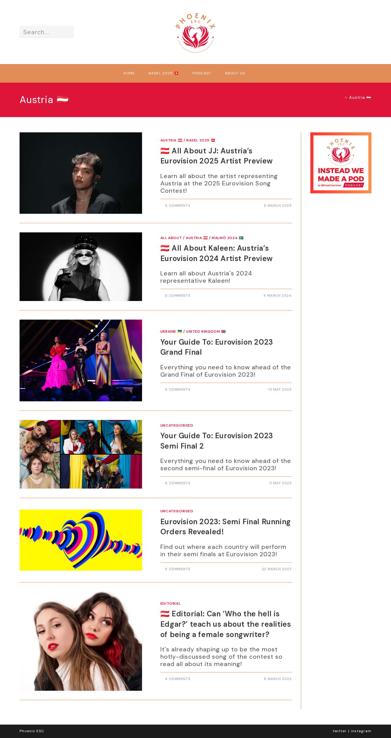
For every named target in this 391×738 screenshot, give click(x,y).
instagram (361, 731)
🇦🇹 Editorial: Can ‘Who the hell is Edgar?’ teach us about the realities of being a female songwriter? (225, 624)
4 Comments (177, 679)
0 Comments (177, 205)
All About (171, 237)
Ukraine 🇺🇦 (171, 331)
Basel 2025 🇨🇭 (200, 140)
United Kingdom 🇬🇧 (206, 331)
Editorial (170, 603)
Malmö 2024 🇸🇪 (227, 237)
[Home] (341, 97)
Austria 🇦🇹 (360, 97)
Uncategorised (176, 425)
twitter (340, 731)
